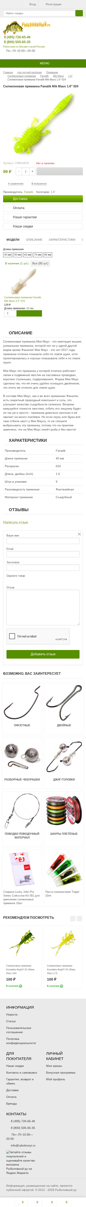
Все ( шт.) (40, 263)
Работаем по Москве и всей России (24, 46)
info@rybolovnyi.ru (23, 1145)
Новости (12, 1014)
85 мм (47, 254)
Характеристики (62, 239)
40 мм (7, 254)
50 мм (17, 254)
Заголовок (12, 562)
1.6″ (53, 192)
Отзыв (10, 587)
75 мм (37, 254)
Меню (44, 63)
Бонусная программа (60, 1072)
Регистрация (53, 4)
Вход (32, 4)
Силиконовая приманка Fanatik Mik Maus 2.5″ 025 (22, 299)
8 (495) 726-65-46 (14, 37)
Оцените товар (15, 575)
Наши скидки (15, 1065)
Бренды (11, 1103)
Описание (34, 239)
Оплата (11, 1096)
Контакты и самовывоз (21, 1072)
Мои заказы (54, 1065)
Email (9, 549)
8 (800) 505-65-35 (14, 42)
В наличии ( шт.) (17, 263)
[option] (22, 957)
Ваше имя (12, 535)
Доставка (12, 1090)
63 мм (27, 254)
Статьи (11, 1021)
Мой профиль (55, 1079)
